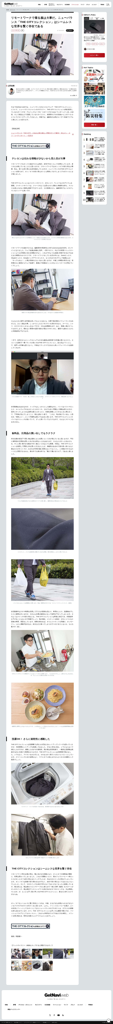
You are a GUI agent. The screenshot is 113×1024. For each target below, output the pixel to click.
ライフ (82, 4)
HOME (7, 9)
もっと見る (73, 95)
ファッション (75, 4)
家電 (45, 4)
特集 (39, 4)
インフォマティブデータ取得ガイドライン (32, 1022)
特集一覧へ (94, 124)
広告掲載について (46, 1022)
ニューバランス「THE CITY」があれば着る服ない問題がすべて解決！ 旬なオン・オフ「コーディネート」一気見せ (40, 134)
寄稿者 (102, 4)
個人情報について (18, 1022)
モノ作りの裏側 (97, 18)
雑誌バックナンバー (14, 1009)
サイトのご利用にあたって (7, 1022)
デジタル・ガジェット (52, 4)
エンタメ (94, 4)
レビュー (86, 18)
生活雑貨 (67, 4)
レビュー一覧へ (94, 55)
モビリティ (60, 4)
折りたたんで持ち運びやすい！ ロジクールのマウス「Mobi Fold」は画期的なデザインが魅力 (94, 38)
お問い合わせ (54, 1022)
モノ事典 (102, 18)
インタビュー (91, 18)
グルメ (88, 4)
